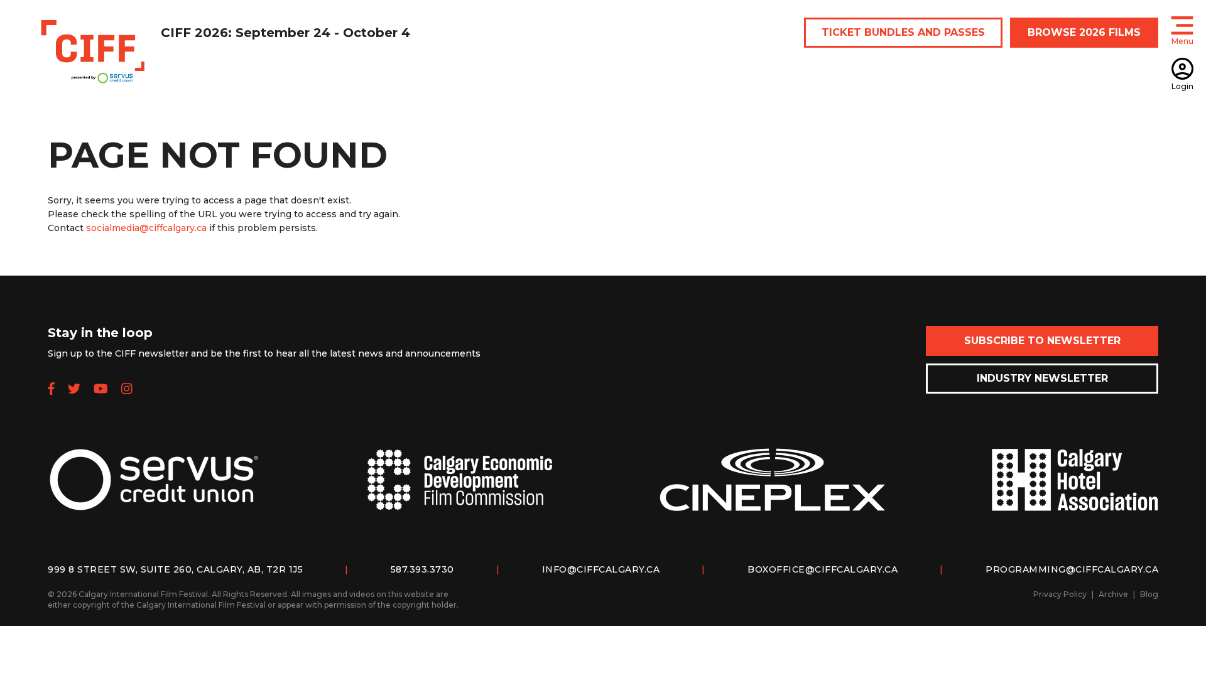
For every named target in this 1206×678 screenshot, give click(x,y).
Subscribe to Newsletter (1042, 341)
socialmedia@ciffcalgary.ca (146, 228)
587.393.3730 (422, 569)
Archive (1113, 594)
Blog (1149, 594)
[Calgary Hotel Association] (1074, 489)
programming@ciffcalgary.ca (1072, 569)
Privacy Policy (1060, 594)
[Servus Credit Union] (154, 489)
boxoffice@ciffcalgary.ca (822, 569)
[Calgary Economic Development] (460, 490)
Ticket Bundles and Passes (903, 32)
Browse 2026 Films (1084, 32)
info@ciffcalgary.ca (601, 569)
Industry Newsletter (1042, 378)
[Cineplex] (773, 489)
